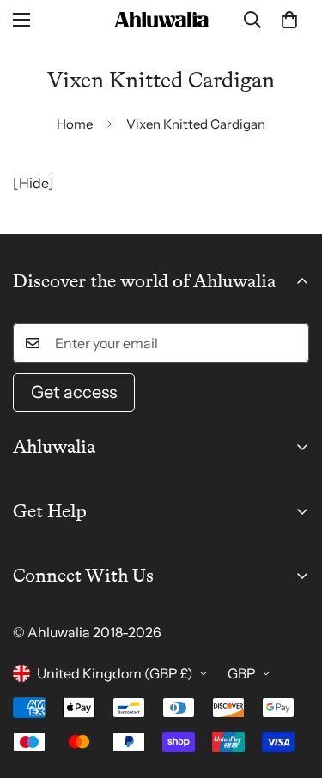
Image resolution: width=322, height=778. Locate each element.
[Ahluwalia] (161, 19)
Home (75, 124)
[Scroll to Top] (291, 687)
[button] (289, 19)
